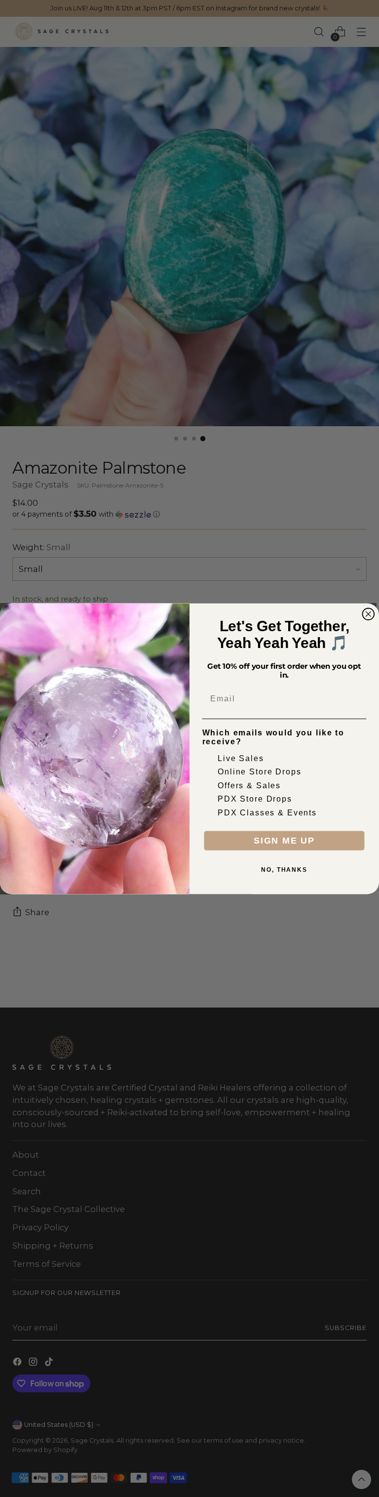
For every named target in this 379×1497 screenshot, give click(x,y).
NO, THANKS (284, 869)
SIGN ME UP (284, 841)
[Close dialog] (369, 614)
